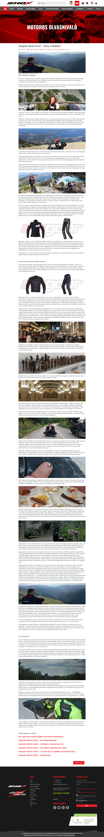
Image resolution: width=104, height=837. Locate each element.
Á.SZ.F (31, 782)
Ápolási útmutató (33, 795)
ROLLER (40, 9)
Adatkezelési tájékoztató (35, 784)
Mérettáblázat (33, 790)
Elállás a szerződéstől (34, 786)
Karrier (31, 801)
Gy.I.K (31, 780)
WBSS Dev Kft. (94, 831)
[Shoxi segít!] (71, 3)
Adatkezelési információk (69, 835)
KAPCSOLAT (90, 9)
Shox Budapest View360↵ (61, 793)
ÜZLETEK (98, 9)
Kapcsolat (32, 793)
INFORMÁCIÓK (79, 9)
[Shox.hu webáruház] (17, 792)
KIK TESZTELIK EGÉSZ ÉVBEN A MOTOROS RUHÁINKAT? (41, 737)
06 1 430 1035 (58, 782)
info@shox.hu (58, 780)
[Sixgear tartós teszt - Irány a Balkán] (20, 3)
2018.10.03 (23, 49)
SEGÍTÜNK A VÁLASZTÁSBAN (52, 9)
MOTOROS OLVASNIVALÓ (67, 9)
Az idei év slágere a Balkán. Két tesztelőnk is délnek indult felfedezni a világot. (49, 49)
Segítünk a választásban (35, 788)
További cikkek (79, 762)
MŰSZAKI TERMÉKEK (30, 9)
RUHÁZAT (12, 9)
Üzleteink (32, 797)
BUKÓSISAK (20, 9)
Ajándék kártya (33, 799)
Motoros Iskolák (33, 803)
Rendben (78, 835)
